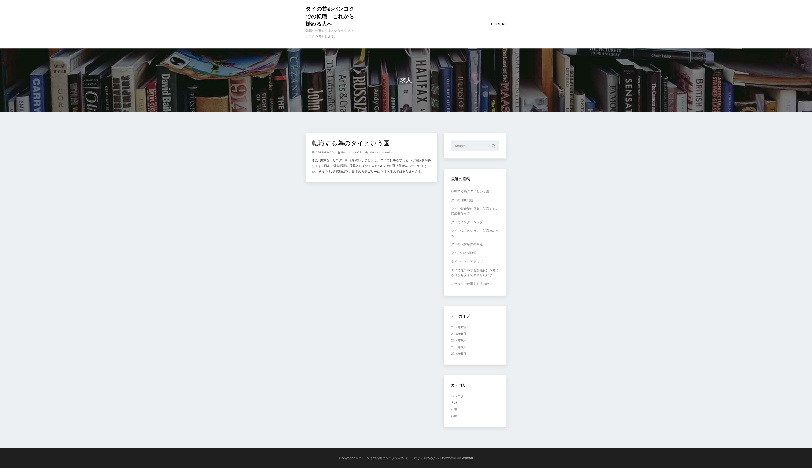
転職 (454, 416)
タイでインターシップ (467, 222)
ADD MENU (498, 24)
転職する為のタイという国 (351, 143)
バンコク (457, 396)
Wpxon (467, 458)
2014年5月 (458, 353)
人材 (454, 403)
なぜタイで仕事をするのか (470, 283)
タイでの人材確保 (463, 253)
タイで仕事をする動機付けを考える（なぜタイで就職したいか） (475, 272)
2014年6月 (458, 347)
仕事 (454, 409)
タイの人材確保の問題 (467, 244)
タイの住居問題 (462, 200)
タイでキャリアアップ (467, 261)
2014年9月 (458, 340)
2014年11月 (458, 334)
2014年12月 (459, 327)
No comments (380, 152)
